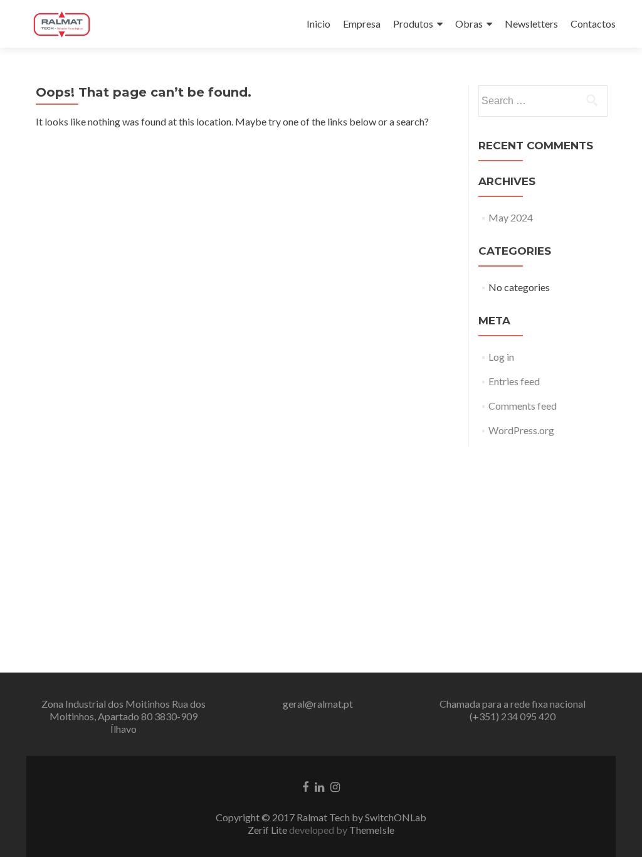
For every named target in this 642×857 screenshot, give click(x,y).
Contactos (593, 23)
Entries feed (514, 381)
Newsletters (531, 23)
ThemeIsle (371, 830)
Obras (469, 23)
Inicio (318, 23)
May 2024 (510, 217)
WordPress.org (521, 430)
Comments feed (522, 406)
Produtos (413, 23)
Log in (501, 357)
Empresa (362, 23)
